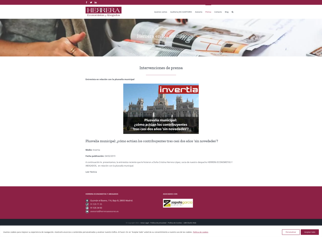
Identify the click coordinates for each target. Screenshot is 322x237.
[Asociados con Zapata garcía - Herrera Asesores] (178, 200)
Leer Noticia (91, 171)
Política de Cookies (175, 223)
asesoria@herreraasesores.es (104, 211)
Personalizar (291, 232)
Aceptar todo (309, 232)
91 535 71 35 (96, 204)
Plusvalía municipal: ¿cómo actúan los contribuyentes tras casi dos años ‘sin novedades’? (152, 141)
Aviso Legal (144, 223)
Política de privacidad (158, 223)
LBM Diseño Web (190, 223)
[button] (232, 12)
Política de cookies (200, 232)
